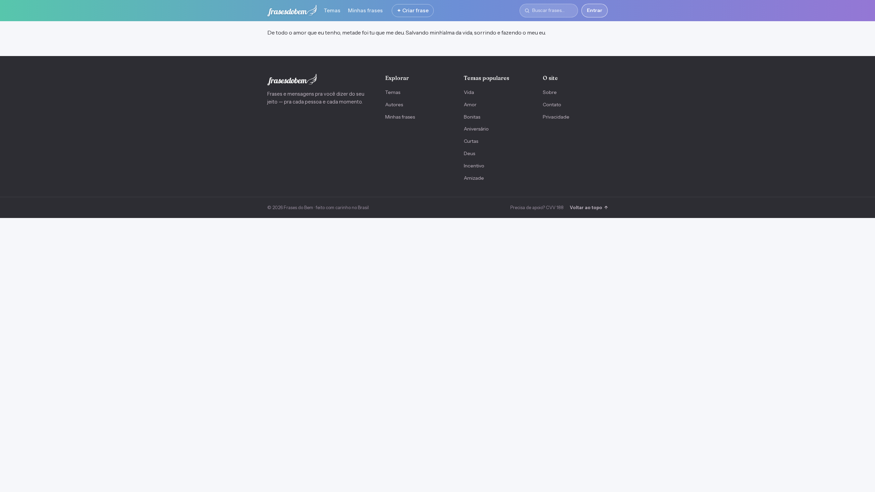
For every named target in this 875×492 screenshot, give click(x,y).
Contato (552, 104)
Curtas (471, 141)
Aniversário (476, 129)
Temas (332, 10)
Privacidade (556, 117)
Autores (394, 104)
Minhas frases (365, 10)
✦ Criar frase (413, 10)
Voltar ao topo (589, 207)
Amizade (474, 178)
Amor (470, 104)
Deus (469, 153)
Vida (469, 92)
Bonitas (472, 117)
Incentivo (474, 166)
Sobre (550, 92)
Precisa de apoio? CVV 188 (537, 207)
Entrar (594, 10)
